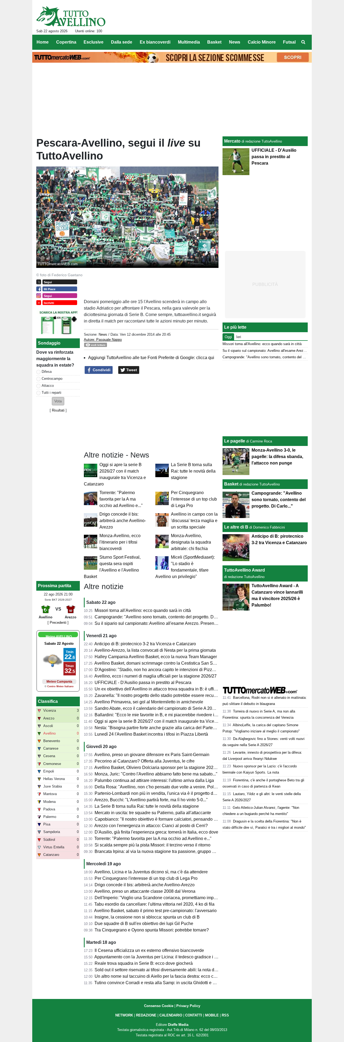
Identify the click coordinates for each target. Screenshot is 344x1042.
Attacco (48, 386)
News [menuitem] (234, 42)
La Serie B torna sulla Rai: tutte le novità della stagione (193, 471)
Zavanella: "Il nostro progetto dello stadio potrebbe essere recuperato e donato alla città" (178, 695)
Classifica (48, 701)
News (103, 334)
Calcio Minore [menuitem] (262, 42)
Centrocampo (52, 379)
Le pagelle (234, 441)
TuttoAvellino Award (244, 570)
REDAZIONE (146, 1015)
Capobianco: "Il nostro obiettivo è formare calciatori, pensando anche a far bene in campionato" (185, 819)
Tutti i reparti (51, 393)
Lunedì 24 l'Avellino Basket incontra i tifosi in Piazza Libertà (151, 734)
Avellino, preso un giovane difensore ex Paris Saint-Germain (151, 754)
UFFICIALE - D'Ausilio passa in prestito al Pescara (143, 682)
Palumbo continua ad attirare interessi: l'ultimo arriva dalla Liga (154, 780)
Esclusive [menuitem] (93, 42)
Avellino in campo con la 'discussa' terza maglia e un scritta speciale (194, 520)
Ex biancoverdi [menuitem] (155, 42)
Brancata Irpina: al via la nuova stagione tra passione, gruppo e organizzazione (170, 851)
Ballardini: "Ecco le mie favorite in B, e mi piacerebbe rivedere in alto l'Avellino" (170, 715)
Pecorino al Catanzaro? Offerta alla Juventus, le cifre (145, 761)
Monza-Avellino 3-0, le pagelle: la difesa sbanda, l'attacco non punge (277, 456)
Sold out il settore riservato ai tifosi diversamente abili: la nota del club (161, 969)
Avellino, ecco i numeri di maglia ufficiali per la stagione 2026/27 (155, 676)
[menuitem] (303, 42)
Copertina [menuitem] (66, 42)
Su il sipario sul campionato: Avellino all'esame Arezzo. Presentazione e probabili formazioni (182, 623)
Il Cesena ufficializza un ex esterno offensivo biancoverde (149, 950)
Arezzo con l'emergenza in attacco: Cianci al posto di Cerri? (151, 825)
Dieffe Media (178, 1025)
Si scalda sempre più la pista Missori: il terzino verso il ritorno (152, 845)
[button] (58, 401)
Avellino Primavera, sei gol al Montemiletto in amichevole (148, 702)
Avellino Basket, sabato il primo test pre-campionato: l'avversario (155, 910)
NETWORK (124, 1015)
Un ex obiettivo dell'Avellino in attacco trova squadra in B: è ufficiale (159, 689)
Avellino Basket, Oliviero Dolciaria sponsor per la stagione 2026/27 (158, 767)
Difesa (47, 372)
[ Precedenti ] (58, 623)
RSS (225, 1015)
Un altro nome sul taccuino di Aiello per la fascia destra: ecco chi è (157, 976)
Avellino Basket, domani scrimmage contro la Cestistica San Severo (159, 663)
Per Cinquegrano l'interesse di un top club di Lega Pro (194, 499)
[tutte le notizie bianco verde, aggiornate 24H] (70, 16)
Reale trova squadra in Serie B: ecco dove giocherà (144, 963)
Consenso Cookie (158, 1006)
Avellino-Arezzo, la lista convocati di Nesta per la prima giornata (155, 650)
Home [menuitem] (43, 42)
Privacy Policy (188, 1006)
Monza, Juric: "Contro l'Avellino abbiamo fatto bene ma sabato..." (156, 774)
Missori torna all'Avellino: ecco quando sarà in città (143, 610)
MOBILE (212, 1015)
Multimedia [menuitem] (189, 42)
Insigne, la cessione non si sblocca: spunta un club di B (147, 917)
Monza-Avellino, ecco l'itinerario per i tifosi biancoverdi (120, 542)
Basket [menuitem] (214, 42)
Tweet (131, 370)
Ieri (238, 337)
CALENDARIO (170, 1015)
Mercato (232, 141)
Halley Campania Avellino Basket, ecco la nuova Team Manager (156, 656)
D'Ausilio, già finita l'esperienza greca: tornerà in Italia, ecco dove (156, 832)
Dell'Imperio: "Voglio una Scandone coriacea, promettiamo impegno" (160, 897)
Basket (231, 484)
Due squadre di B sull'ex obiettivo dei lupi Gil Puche (144, 923)
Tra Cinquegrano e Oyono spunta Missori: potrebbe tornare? (152, 930)
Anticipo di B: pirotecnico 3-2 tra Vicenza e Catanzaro (145, 643)
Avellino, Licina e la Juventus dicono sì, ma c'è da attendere (151, 872)
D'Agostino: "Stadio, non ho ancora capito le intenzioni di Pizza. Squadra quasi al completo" (182, 669)
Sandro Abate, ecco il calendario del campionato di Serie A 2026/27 (159, 708)
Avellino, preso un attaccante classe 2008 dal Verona (144, 891)
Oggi (228, 337)
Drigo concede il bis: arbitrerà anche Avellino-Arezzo (122, 520)
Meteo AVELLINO (59, 637)
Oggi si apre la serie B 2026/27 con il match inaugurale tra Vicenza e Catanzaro (170, 721)
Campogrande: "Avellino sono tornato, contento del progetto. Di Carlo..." (163, 617)
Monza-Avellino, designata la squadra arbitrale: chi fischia (191, 542)
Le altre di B (236, 527)
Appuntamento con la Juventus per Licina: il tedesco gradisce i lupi (157, 957)
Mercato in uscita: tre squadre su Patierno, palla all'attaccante (153, 812)
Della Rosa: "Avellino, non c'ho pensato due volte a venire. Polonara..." (162, 787)
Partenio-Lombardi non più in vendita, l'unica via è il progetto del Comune (164, 793)
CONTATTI (193, 1015)
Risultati (58, 410)
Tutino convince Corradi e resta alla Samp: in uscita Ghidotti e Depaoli (161, 982)
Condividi (101, 370)
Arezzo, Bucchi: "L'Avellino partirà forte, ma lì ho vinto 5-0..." (151, 800)
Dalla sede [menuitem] (121, 42)
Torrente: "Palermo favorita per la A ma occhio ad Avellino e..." (121, 499)
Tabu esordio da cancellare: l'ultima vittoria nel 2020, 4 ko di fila (154, 904)
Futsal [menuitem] (289, 42)
